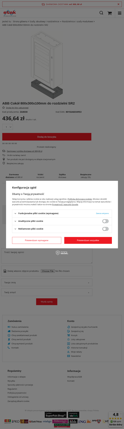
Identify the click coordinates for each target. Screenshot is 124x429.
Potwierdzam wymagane (36, 240)
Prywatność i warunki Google (65, 204)
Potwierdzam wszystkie (88, 240)
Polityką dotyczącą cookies (80, 198)
